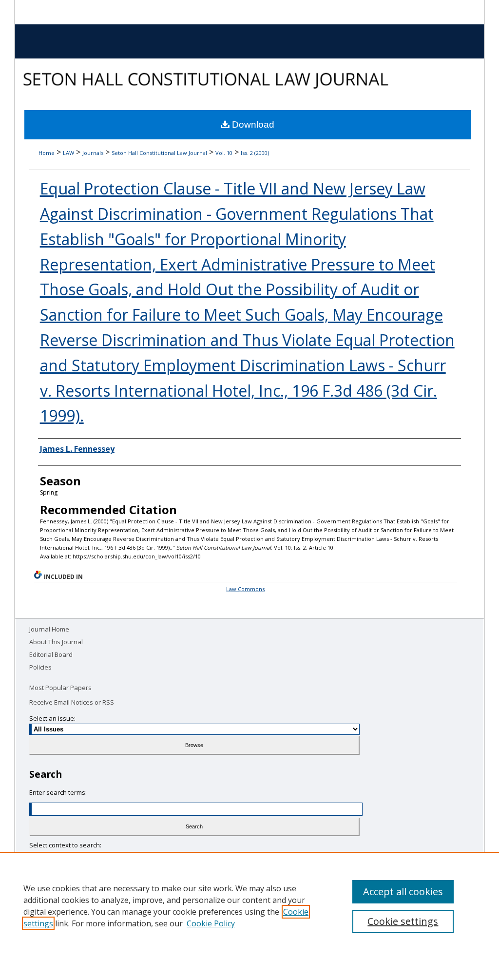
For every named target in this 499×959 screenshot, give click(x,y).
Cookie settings (402, 921)
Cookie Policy (211, 923)
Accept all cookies (403, 891)
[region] (249, 905)
